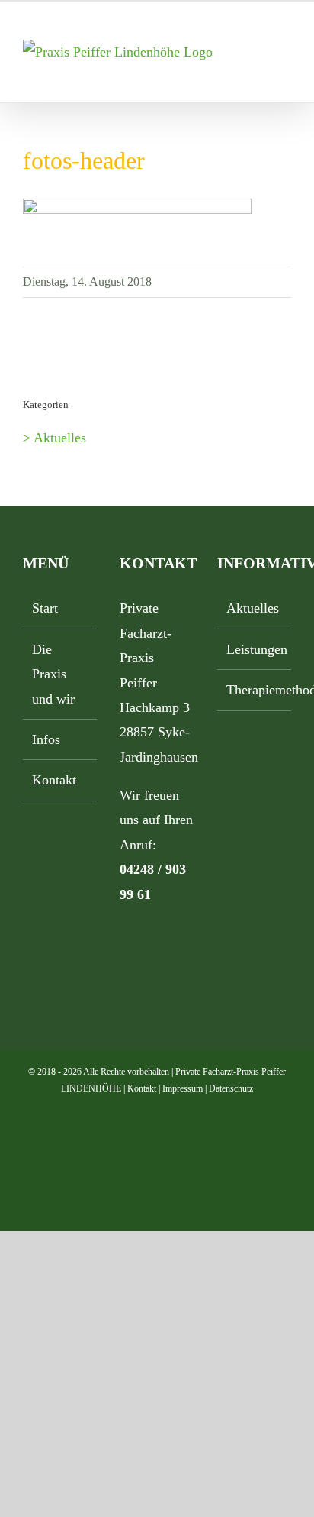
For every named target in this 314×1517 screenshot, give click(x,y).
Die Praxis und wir (53, 674)
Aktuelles (252, 608)
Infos (46, 739)
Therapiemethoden (255, 689)
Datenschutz (231, 1088)
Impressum (182, 1088)
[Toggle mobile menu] (285, 48)
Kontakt (54, 780)
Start (45, 608)
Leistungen (255, 649)
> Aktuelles (54, 437)
